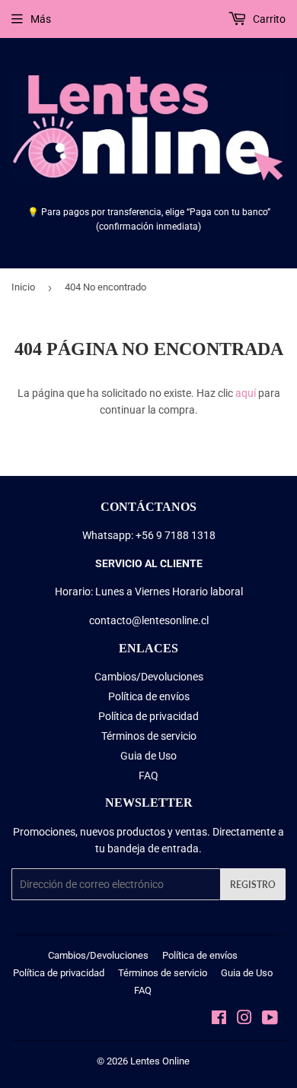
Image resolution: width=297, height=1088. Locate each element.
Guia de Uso (148, 756)
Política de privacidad (148, 716)
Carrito (268, 19)
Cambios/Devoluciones (148, 677)
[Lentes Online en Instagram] (244, 1019)
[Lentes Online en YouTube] (270, 1019)
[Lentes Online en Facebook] (219, 1019)
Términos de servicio (148, 736)
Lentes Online (160, 1061)
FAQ (148, 775)
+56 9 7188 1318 (176, 535)
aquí (245, 393)
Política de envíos (149, 696)
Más (40, 19)
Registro (253, 884)
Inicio (23, 287)
